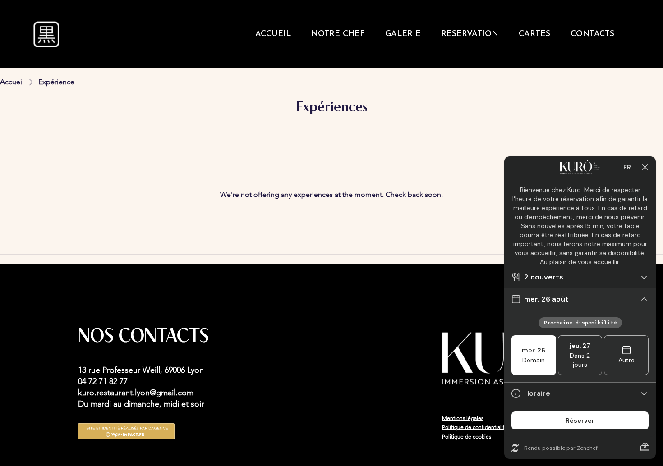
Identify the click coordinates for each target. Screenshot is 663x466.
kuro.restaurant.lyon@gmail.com (135, 392)
